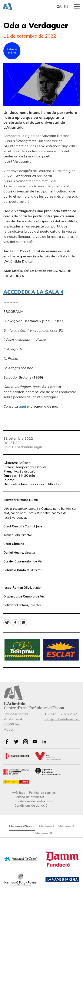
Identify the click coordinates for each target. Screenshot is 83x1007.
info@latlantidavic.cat (62, 719)
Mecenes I (46, 826)
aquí (22, 406)
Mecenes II (66, 826)
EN (66, 6)
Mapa (8, 729)
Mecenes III (43, 833)
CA (59, 6)
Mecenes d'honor (22, 826)
